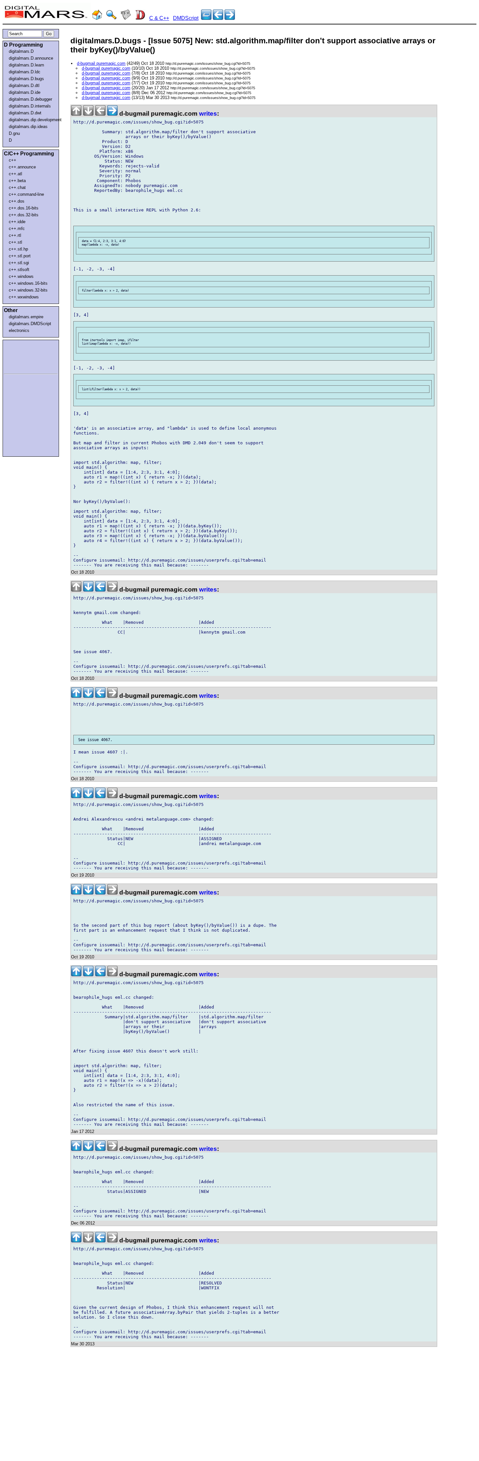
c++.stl (15, 242)
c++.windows (21, 276)
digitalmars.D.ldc (24, 71)
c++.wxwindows (24, 296)
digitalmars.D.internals (30, 106)
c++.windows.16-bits (28, 283)
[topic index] (206, 18)
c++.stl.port (20, 255)
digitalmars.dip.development (32, 119)
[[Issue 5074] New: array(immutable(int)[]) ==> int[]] (230, 18)
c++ (12, 160)
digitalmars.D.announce (31, 58)
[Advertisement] (23, 355)
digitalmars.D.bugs (26, 78)
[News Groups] (126, 18)
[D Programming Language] (140, 18)
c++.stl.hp (18, 249)
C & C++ (159, 18)
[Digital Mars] (97, 18)
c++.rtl (15, 235)
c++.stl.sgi (19, 262)
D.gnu (14, 133)
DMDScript (185, 18)
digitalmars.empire (26, 316)
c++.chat (17, 187)
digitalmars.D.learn (26, 65)
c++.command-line (26, 194)
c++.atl (15, 173)
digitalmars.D (21, 51)
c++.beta (17, 180)
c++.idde (17, 221)
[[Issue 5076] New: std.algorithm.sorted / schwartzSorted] (218, 18)
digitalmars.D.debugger (30, 99)
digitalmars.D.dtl (24, 85)
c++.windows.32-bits (28, 290)
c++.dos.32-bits (23, 214)
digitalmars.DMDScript (30, 323)
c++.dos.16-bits (23, 208)
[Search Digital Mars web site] (111, 18)
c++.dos (16, 201)
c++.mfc (17, 228)
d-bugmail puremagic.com (101, 63)
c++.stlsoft (19, 269)
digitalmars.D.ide (24, 92)
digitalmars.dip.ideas (28, 126)
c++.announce (22, 167)
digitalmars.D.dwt (25, 112)
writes (208, 113)
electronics (19, 330)
